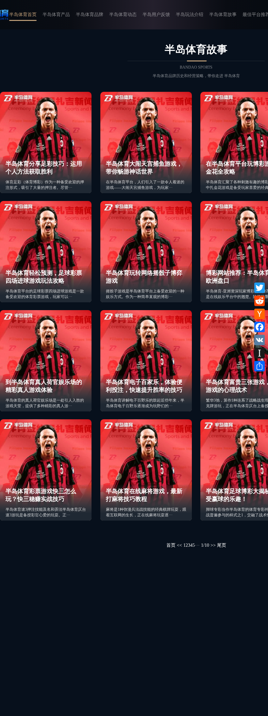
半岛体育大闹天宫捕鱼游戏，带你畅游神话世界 (144, 167)
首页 (171, 545)
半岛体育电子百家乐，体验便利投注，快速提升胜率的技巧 (144, 386)
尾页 (221, 545)
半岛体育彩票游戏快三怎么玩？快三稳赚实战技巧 (41, 495)
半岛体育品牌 (89, 14)
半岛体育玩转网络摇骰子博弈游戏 (144, 277)
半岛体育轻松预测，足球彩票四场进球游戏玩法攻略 (44, 277)
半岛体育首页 (23, 14)
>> (213, 545)
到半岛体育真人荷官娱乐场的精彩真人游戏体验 (44, 386)
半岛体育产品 (56, 14)
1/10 (205, 545)
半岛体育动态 (123, 14)
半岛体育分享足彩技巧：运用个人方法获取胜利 (44, 167)
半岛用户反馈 (156, 14)
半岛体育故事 (223, 14)
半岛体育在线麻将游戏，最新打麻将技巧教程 (144, 495)
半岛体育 (232, 76)
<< (179, 545)
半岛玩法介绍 (189, 14)
